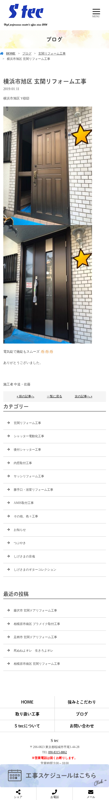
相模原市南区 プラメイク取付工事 (37, 624)
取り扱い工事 (27, 714)
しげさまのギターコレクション (35, 569)
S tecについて (27, 726)
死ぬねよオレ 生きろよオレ (33, 650)
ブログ (26, 53)
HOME (10, 53)
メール (91, 796)
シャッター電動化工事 (29, 436)
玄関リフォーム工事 (52, 53)
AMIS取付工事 (24, 503)
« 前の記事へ (25, 396)
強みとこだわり (82, 702)
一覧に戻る (54, 396)
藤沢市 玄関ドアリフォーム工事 (35, 610)
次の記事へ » (83, 396)
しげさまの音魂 (24, 556)
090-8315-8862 (57, 752)
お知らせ (20, 530)
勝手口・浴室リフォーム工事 (33, 489)
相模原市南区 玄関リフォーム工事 (37, 664)
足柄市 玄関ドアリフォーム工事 (35, 637)
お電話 (54, 796)
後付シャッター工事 (27, 449)
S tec (55, 740)
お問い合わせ (82, 726)
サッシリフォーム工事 (29, 476)
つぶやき (20, 543)
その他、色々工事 (26, 516)
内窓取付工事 (23, 463)
